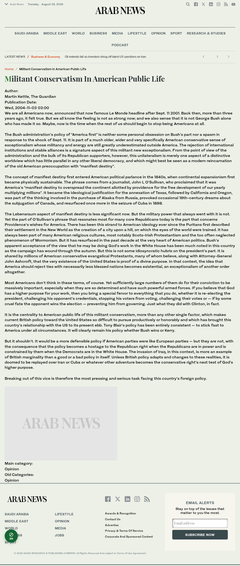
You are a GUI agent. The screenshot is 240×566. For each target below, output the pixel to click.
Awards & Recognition (120, 513)
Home (9, 69)
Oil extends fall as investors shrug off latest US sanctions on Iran (105, 56)
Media (117, 33)
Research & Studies (206, 33)
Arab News (17, 4)
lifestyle (64, 514)
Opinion (158, 33)
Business (98, 33)
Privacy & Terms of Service (124, 530)
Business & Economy (45, 56)
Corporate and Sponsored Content (129, 536)
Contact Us (112, 519)
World (78, 33)
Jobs (59, 535)
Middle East (55, 33)
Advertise (112, 525)
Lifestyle (137, 33)
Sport (176, 33)
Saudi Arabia (27, 33)
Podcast (120, 45)
